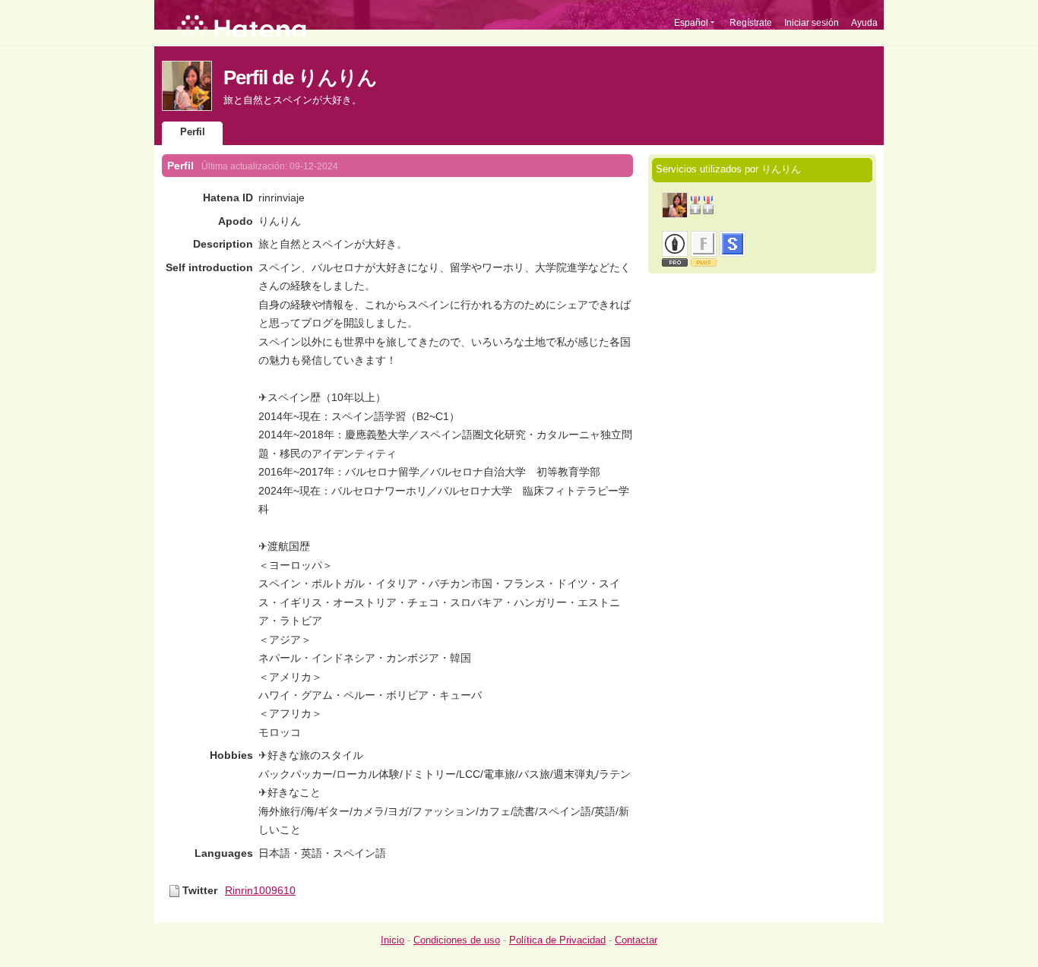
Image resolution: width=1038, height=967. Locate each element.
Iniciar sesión (811, 22)
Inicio (392, 940)
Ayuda (864, 22)
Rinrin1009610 (260, 890)
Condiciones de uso (456, 940)
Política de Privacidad (557, 940)
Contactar (636, 940)
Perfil (192, 131)
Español (691, 22)
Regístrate (750, 22)
